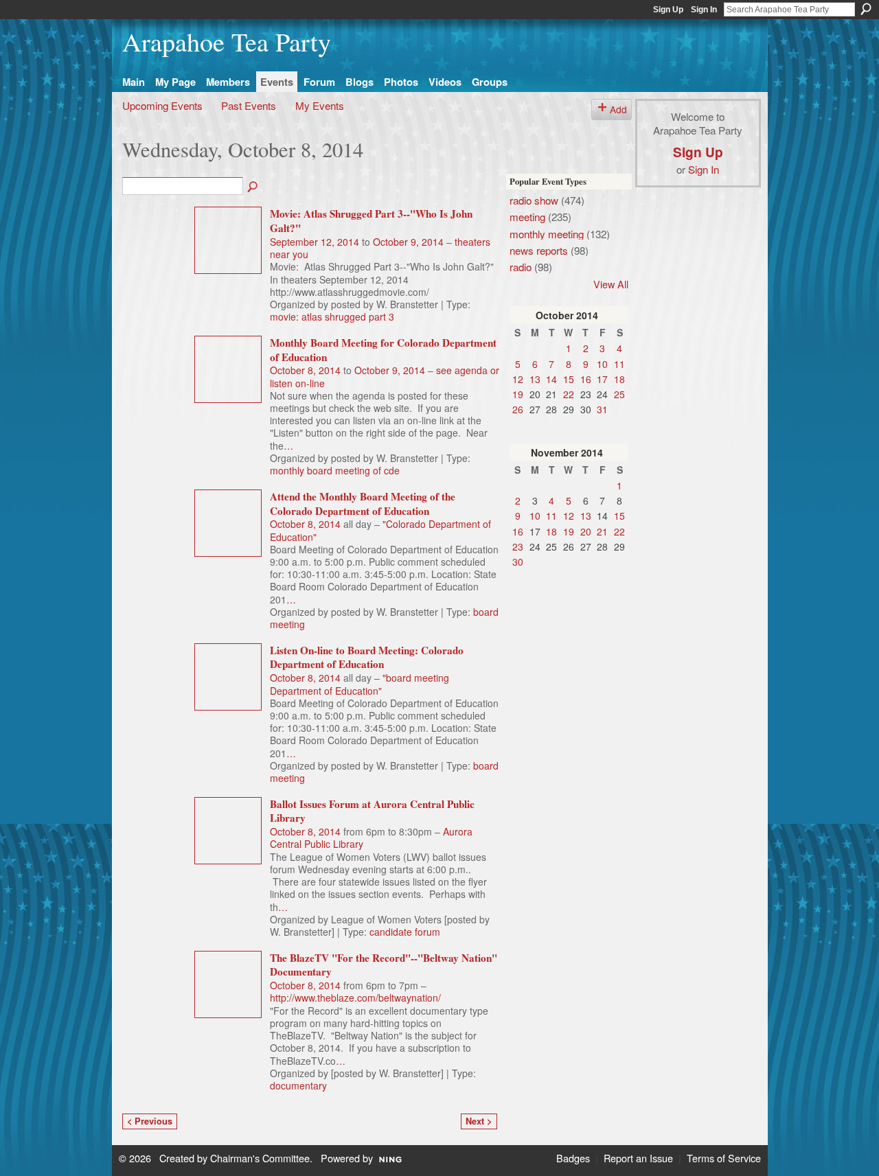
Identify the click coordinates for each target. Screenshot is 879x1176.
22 (568, 394)
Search (865, 9)
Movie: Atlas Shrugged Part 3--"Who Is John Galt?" (371, 220)
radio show (534, 199)
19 (517, 394)
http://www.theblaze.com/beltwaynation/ (355, 997)
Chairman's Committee (260, 1158)
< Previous (149, 1121)
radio (521, 266)
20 (585, 531)
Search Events (253, 187)
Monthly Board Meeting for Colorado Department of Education (383, 350)
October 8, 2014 (305, 370)
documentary (298, 1085)
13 (534, 379)
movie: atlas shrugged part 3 (332, 316)
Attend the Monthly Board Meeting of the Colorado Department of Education (362, 503)
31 (602, 409)
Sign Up (668, 9)
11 (619, 364)
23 (517, 546)
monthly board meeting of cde (335, 470)
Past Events (248, 105)
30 (517, 561)
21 (602, 531)
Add (618, 109)
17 (602, 379)
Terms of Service (724, 1158)
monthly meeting (547, 233)
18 (619, 379)
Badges (573, 1158)
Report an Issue (638, 1158)
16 (585, 379)
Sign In (704, 9)
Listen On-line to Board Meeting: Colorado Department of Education (367, 657)
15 (568, 379)
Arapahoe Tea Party (226, 41)
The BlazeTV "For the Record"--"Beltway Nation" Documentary (383, 965)
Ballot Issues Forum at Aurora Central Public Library (372, 811)
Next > (479, 1121)
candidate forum (404, 931)
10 (602, 364)
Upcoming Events (162, 105)
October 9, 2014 (408, 242)
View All (610, 284)
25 (619, 394)
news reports (539, 249)
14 (551, 379)
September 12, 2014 (314, 242)
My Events (319, 105)
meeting (527, 216)
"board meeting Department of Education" (359, 684)
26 (517, 409)
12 (517, 379)
